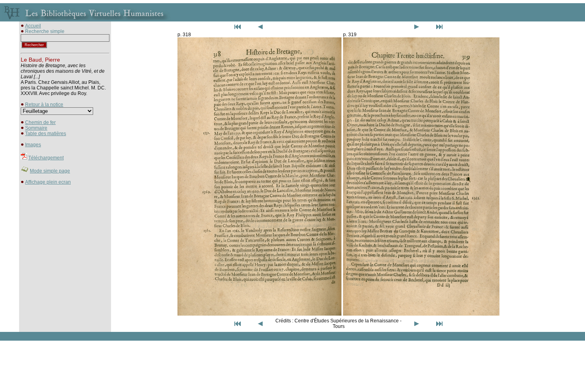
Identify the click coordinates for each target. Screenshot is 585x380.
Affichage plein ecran (48, 182)
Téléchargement (46, 158)
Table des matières (45, 133)
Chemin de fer (40, 122)
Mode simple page (50, 171)
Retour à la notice (44, 104)
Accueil (33, 26)
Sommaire (36, 128)
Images (33, 144)
